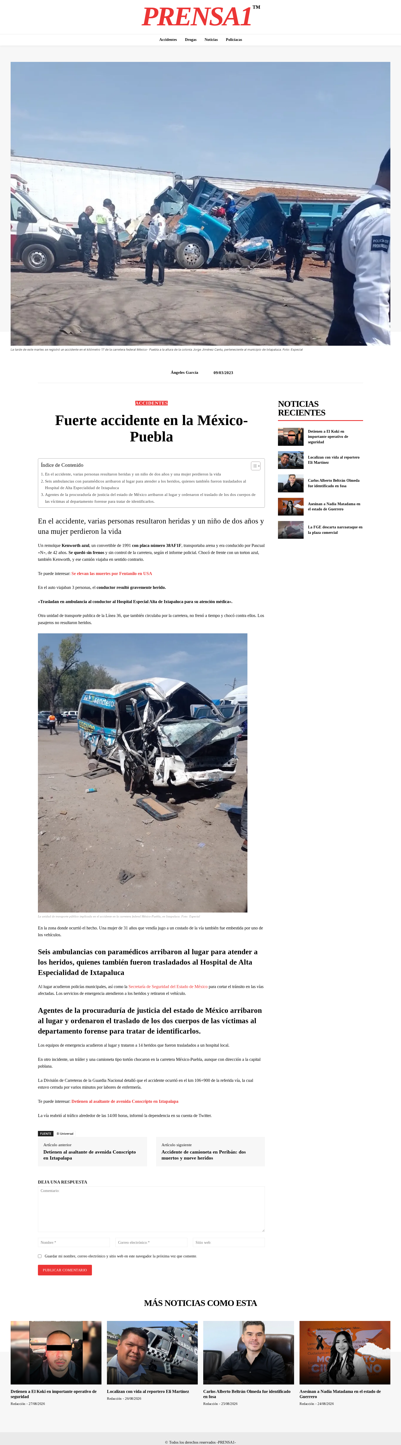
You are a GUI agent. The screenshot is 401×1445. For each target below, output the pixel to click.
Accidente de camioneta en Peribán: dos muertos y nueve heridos (203, 1155)
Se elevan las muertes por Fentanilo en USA (111, 573)
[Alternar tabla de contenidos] (253, 466)
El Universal (65, 1133)
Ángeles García (184, 372)
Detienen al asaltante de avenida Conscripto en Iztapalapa (124, 1101)
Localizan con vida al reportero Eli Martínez (148, 1391)
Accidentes (151, 403)
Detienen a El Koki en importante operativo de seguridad (328, 436)
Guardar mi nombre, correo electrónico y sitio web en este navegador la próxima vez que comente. (121, 1256)
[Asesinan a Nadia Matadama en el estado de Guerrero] (290, 507)
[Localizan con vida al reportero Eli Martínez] (290, 460)
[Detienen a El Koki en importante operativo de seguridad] (290, 436)
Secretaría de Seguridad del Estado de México (168, 986)
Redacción (18, 1404)
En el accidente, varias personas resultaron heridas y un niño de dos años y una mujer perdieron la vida (133, 474)
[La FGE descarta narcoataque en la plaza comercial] (290, 530)
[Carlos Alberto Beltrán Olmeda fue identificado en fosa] (290, 483)
